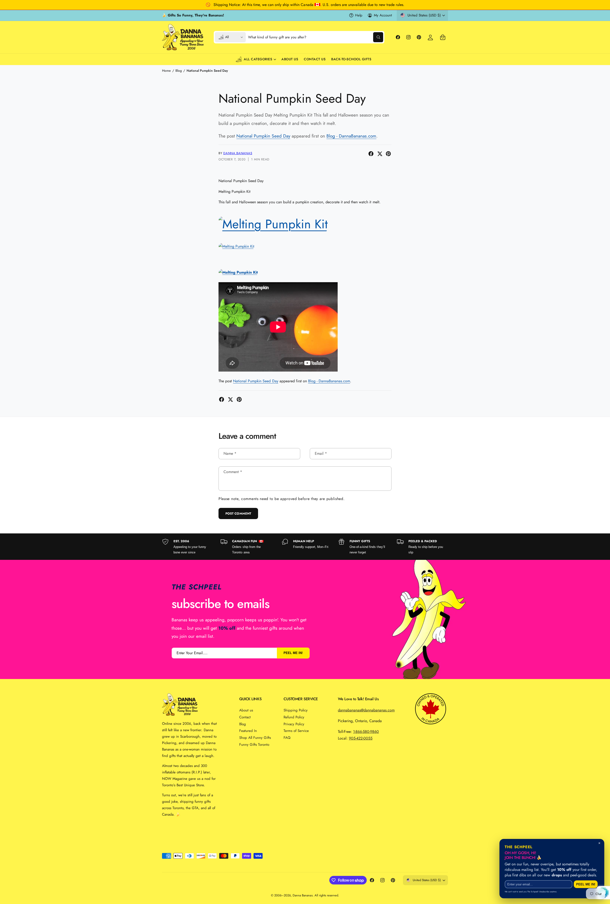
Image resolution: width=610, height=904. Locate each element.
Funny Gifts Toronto (254, 744)
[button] (443, 37)
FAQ (287, 737)
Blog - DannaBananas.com (351, 136)
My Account (383, 15)
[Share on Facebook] (371, 154)
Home (166, 70)
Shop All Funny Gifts (255, 737)
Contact (245, 717)
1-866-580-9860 (366, 731)
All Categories (258, 59)
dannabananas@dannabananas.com (366, 710)
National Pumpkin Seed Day (207, 70)
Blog (178, 70)
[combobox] (316, 37)
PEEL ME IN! (293, 653)
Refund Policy (294, 717)
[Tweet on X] (380, 154)
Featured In (248, 730)
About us (246, 710)
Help (358, 15)
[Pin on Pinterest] (388, 154)
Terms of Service (296, 730)
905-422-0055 (360, 738)
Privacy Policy (294, 724)
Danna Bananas (237, 153)
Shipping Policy (296, 710)
